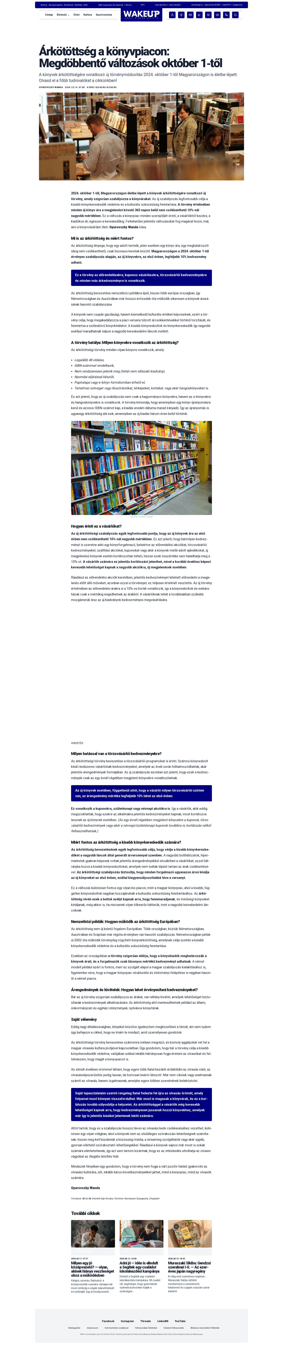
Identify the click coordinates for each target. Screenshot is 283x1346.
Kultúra (177, 1251)
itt (83, 1198)
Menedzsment (83, 1251)
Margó (47, 39)
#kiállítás (78, 5)
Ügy (125, 1251)
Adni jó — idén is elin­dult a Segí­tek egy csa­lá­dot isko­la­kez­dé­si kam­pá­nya (139, 1267)
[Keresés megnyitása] (235, 15)
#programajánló (56, 5)
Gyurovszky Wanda (51, 87)
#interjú (44, 5)
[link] (93, 1257)
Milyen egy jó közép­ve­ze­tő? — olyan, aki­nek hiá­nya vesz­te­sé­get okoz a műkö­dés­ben (92, 1269)
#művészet (68, 5)
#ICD (86, 5)
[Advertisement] (141, 630)
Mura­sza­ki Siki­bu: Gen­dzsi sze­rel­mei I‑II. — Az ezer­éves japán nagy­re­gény (189, 1267)
